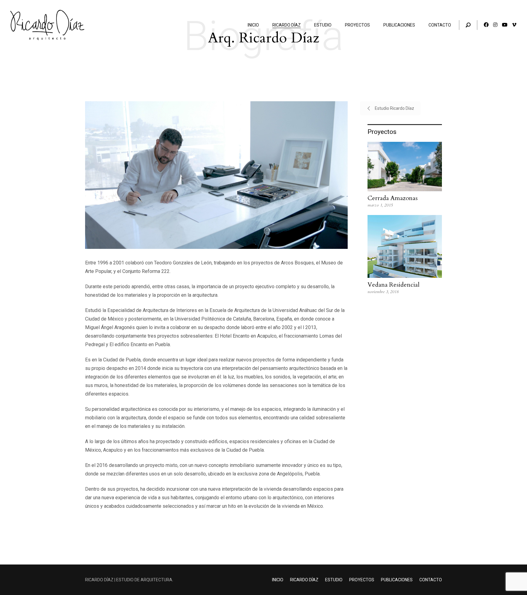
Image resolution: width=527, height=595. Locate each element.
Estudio (333, 579)
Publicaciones (397, 579)
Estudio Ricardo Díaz (394, 108)
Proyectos (361, 579)
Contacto (430, 579)
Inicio (277, 579)
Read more (404, 175)
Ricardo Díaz (304, 579)
